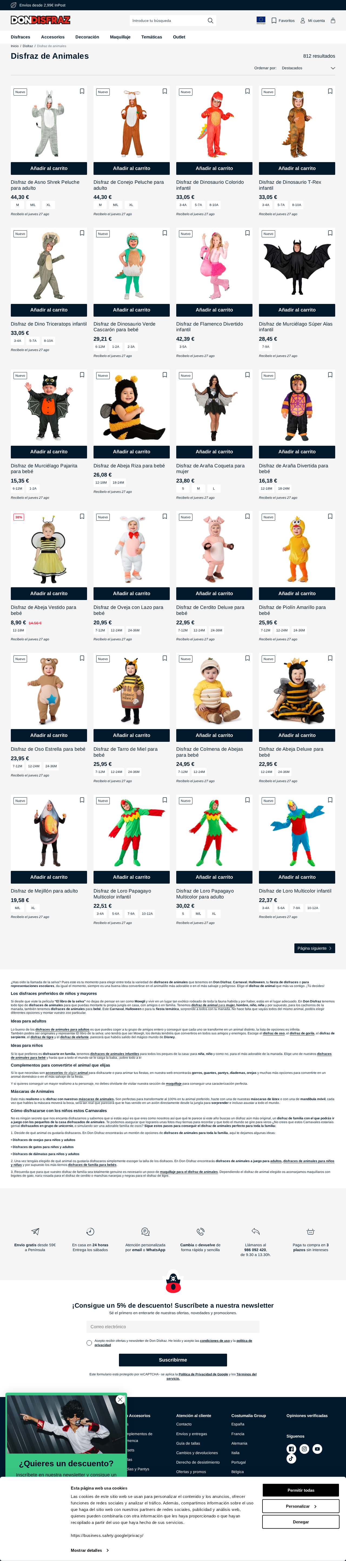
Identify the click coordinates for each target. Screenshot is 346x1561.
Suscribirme (173, 1360)
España (237, 1424)
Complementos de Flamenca (136, 1437)
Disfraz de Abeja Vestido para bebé (43, 610)
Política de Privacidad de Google (203, 1374)
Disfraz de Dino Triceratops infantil (49, 324)
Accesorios (53, 37)
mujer (230, 1005)
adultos (276, 1161)
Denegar (301, 1522)
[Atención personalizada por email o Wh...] (145, 1244)
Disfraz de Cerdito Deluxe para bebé (210, 610)
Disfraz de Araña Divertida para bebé (293, 468)
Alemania (239, 1443)
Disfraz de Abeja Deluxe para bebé (291, 752)
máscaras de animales (96, 1099)
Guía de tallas (188, 1443)
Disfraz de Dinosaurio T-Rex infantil (290, 185)
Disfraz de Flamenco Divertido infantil (209, 327)
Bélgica (237, 1472)
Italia (235, 1453)
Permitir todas (301, 1490)
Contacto (184, 1424)
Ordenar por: (265, 68)
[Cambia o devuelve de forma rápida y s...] (200, 1244)
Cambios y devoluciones (197, 1453)
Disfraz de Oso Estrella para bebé (48, 749)
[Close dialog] (120, 1399)
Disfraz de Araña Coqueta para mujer (210, 468)
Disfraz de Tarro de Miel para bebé (126, 752)
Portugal (238, 1462)
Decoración (87, 37)
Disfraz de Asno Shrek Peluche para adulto (45, 185)
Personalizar (298, 1506)
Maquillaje (120, 37)
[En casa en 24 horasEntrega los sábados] (90, 1244)
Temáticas (151, 37)
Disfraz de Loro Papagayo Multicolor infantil (122, 894)
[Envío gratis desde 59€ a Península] (35, 1244)
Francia (237, 1434)
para (208, 1005)
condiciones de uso (215, 1341)
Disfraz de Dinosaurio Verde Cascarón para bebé (124, 327)
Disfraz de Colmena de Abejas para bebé (209, 752)
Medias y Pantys (135, 1469)
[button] (333, 20)
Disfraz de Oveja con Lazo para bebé (128, 610)
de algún (67, 1073)
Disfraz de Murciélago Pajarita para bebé (44, 468)
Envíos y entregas (191, 1434)
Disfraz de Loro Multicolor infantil (295, 891)
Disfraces (20, 37)
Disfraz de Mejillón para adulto (44, 891)
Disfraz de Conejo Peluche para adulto (129, 185)
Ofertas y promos (191, 1472)
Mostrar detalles (86, 1550)
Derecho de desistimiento (198, 1462)
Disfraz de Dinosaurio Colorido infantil (210, 185)
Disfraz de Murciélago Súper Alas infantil (295, 327)
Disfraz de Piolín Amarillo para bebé (292, 610)
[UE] (261, 20)
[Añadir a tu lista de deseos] (82, 91)
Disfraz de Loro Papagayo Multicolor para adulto (205, 894)
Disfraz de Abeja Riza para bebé (129, 465)
